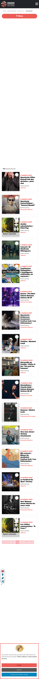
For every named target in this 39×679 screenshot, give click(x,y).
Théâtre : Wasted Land (28, 342)
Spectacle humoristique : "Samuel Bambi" (27, 203)
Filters (20, 16)
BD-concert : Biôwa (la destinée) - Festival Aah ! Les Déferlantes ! (28, 457)
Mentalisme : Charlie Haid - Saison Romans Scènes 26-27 (27, 388)
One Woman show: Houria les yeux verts (27, 503)
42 (20, 542)
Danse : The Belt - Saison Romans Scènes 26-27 (28, 296)
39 (11, 542)
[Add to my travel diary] (17, 175)
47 (30, 542)
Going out (20, 11)
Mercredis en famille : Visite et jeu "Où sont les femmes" (27, 365)
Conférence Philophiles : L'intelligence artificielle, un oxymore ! (26, 272)
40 (14, 542)
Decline (19, 670)
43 (24, 542)
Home (4, 11)
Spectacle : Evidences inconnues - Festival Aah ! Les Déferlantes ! (28, 319)
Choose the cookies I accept (19, 674)
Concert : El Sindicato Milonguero (25, 249)
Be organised (12, 11)
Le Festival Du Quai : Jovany (26, 481)
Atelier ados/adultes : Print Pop (26, 226)
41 (18, 542)
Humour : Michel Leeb (27, 411)
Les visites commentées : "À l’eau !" (27, 526)
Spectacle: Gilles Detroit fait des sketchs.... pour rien (27, 180)
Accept (19, 665)
